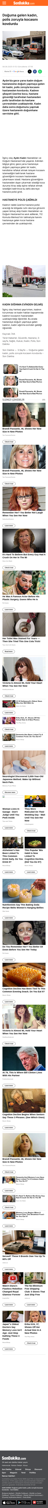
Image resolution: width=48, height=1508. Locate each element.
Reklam (13, 1465)
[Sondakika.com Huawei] (39, 1502)
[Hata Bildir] (27, 1497)
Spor (4, 1473)
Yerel (23, 1473)
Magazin (13, 1473)
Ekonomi (38, 1469)
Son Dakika (6, 1469)
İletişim (19, 1465)
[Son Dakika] (24, 3)
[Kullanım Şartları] (8, 1493)
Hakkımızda (6, 1465)
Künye (25, 1465)
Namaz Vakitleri (8, 1476)
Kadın (23, 158)
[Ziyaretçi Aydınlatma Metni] (11, 1497)
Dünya (28, 1469)
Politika (32, 1473)
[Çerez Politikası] (16, 1495)
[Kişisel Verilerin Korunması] (33, 1495)
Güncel (18, 1469)
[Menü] (4, 3)
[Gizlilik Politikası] (22, 1493)
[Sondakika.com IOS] (9, 1502)
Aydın (17, 158)
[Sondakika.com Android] (24, 1502)
